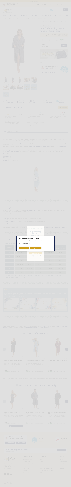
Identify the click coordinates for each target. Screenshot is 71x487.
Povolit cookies (24, 248)
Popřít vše (35, 248)
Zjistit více (21, 244)
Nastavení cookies (47, 248)
